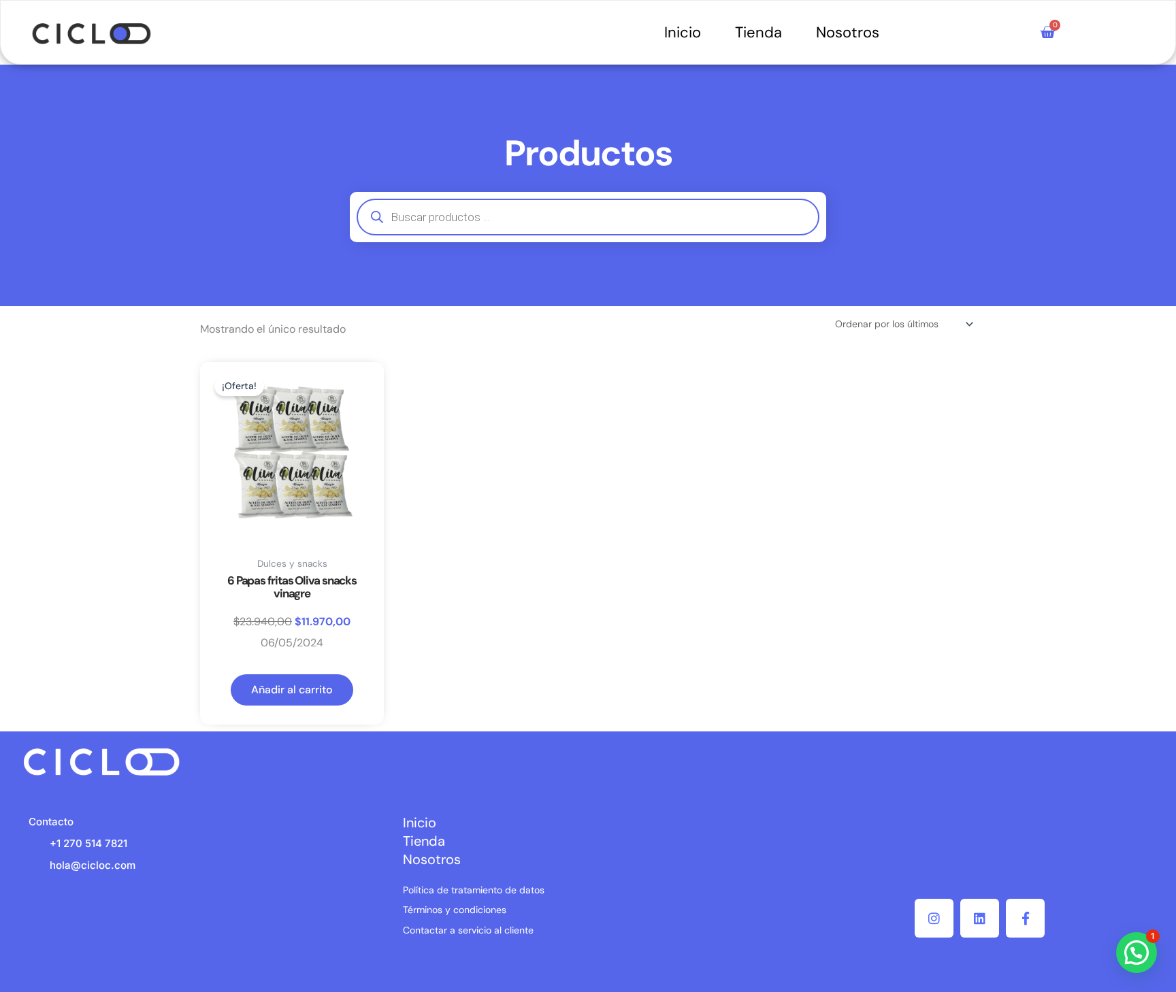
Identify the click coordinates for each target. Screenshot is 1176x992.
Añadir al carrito (292, 689)
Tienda (758, 32)
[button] (1136, 952)
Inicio (682, 32)
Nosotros (847, 32)
